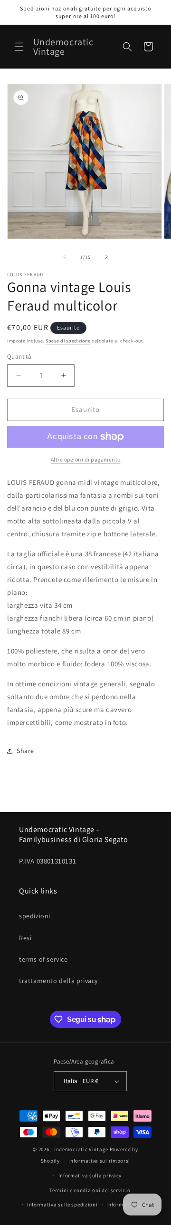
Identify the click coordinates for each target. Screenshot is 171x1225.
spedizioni (34, 916)
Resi (25, 938)
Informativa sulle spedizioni (62, 1204)
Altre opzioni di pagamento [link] (86, 459)
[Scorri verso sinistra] (64, 256)
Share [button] (25, 750)
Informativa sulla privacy (90, 1175)
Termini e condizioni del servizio (89, 1190)
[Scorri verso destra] (106, 256)
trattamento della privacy (58, 980)
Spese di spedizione (68, 341)
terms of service (43, 959)
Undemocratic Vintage (80, 1149)
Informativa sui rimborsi (99, 1160)
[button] (19, 46)
